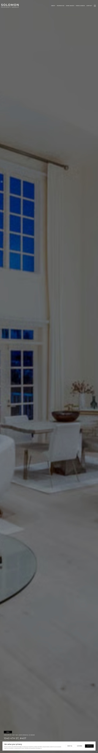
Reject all (70, 745)
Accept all (89, 745)
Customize (79, 745)
